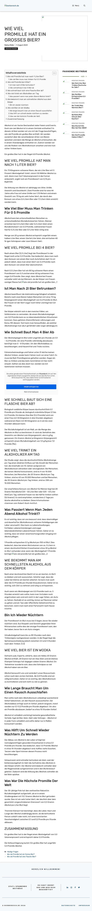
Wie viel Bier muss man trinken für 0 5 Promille (28, 79)
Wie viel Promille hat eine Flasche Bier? (21, 857)
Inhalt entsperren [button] (31, 387)
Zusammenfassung (15, 119)
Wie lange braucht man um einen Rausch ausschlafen (31, 111)
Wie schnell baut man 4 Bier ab (22, 88)
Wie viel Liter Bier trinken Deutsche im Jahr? (79, 85)
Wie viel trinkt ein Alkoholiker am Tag (23, 93)
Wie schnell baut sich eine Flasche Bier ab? (26, 91)
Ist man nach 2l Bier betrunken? (22, 85)
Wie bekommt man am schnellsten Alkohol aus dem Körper (29, 100)
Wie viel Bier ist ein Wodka (18, 108)
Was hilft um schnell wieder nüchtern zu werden (29, 113)
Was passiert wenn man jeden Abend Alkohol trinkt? (30, 96)
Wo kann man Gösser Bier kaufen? (77, 117)
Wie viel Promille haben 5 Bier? (78, 136)
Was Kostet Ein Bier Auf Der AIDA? (79, 127)
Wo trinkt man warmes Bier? (77, 107)
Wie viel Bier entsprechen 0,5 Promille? (78, 96)
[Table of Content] (54, 73)
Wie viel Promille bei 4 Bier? (19, 82)
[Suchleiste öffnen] (84, 5)
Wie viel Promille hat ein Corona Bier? (21, 854)
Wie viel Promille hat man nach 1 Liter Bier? (25, 76)
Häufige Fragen (11, 48)
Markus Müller (9, 45)
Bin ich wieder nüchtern (19, 105)
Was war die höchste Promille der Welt (25, 116)
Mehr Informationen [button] (31, 392)
